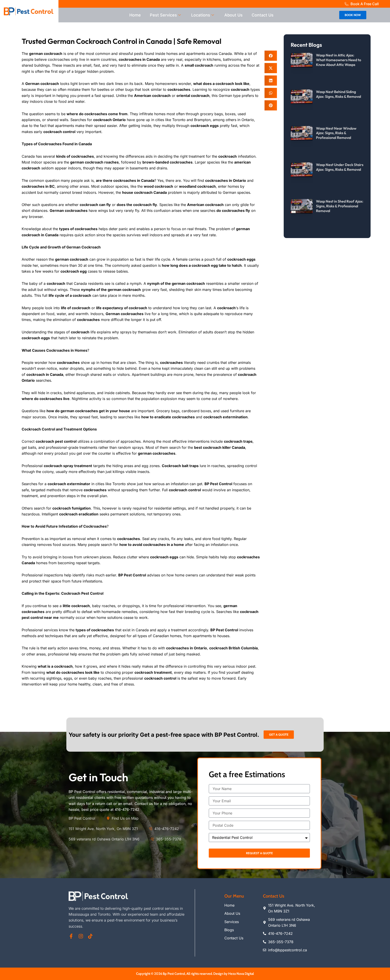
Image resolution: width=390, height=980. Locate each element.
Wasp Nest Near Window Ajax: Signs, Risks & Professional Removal (336, 133)
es (190, 162)
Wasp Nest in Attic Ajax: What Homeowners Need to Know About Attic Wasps (338, 60)
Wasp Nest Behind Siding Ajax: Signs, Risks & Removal (338, 94)
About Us (233, 15)
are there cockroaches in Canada (125, 180)
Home (135, 15)
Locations (200, 15)
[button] (271, 56)
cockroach (56, 283)
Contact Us (263, 15)
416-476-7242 (127, 809)
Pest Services (163, 15)
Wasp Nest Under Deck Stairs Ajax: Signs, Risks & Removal (339, 167)
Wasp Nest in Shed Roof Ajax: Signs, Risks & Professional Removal (339, 206)
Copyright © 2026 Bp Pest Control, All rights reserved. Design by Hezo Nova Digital (195, 974)
